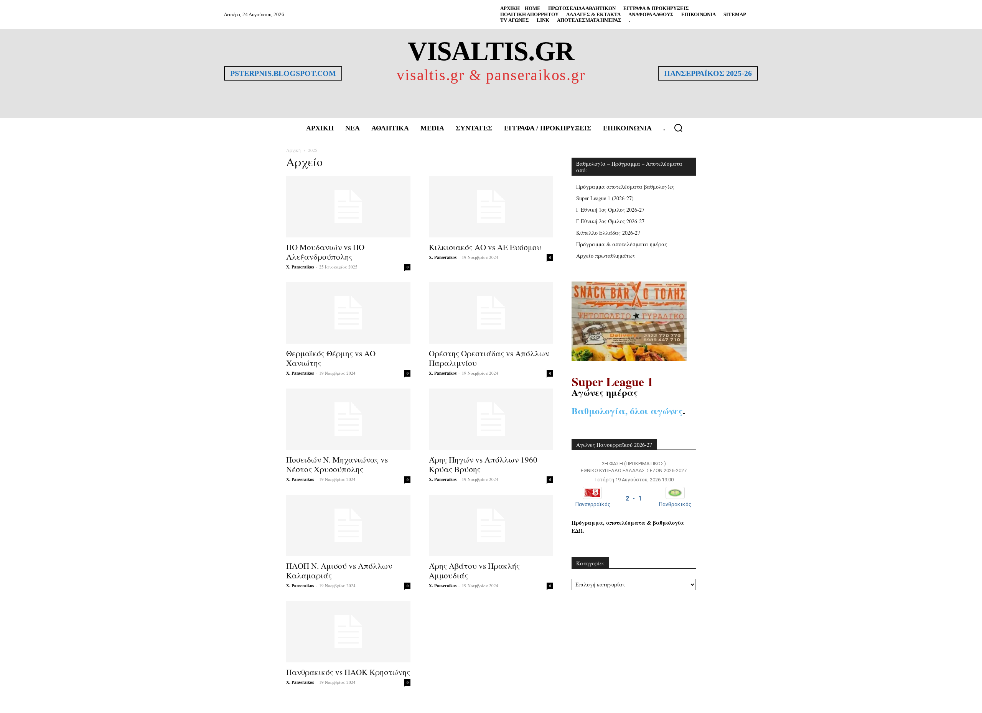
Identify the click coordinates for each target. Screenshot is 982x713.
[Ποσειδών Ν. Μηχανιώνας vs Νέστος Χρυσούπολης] (348, 419)
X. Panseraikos (300, 267)
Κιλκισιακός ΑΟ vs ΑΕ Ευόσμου (485, 247)
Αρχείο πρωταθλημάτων (606, 255)
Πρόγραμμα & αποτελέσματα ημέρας (621, 244)
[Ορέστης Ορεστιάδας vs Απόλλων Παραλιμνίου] (491, 313)
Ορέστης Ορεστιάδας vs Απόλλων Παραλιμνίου (489, 358)
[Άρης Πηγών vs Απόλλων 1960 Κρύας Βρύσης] (491, 419)
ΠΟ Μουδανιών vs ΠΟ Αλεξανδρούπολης (325, 252)
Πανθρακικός (675, 504)
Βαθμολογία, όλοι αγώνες (627, 410)
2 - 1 (634, 498)
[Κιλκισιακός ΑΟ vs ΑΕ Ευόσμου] (491, 206)
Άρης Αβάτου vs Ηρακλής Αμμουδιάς (474, 570)
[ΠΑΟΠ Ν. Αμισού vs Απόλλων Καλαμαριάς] (348, 525)
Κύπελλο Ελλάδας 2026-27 (608, 232)
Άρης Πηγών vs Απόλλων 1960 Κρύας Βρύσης (483, 464)
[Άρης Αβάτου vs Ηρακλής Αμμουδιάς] (491, 525)
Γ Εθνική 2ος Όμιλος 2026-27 (610, 221)
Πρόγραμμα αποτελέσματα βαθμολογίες (625, 186)
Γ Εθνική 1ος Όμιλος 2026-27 (610, 209)
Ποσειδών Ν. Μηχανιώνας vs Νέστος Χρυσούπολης (337, 464)
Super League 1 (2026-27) (605, 198)
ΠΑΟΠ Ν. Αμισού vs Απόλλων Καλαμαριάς (339, 570)
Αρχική (293, 150)
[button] (678, 128)
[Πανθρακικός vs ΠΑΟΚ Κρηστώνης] (348, 631)
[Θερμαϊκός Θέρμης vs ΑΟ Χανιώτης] (348, 313)
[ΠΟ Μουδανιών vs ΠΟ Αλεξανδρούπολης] (348, 206)
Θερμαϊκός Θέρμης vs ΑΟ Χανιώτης (331, 358)
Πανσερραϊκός (593, 504)
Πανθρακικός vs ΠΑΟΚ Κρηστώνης (348, 672)
